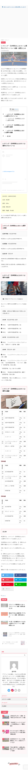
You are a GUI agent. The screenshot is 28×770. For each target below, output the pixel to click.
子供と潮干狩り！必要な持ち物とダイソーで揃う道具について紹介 (17, 749)
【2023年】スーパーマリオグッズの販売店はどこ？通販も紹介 (17, 724)
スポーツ (4, 595)
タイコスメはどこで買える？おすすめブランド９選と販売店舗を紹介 (17, 732)
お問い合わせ (16, 759)
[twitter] (9, 690)
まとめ (8, 136)
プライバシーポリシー (8, 759)
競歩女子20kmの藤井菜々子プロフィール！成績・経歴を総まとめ (17, 614)
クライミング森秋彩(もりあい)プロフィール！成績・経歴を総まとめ (17, 606)
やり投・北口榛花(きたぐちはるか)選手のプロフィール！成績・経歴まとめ (17, 623)
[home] (19, 690)
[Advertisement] (14, 23)
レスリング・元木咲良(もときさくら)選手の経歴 (14, 126)
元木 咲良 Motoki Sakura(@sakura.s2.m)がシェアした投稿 (15, 190)
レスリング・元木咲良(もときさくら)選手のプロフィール (14, 115)
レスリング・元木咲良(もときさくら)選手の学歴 (15, 119)
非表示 (16, 109)
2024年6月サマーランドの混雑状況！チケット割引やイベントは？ (17, 740)
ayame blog (14, 2)
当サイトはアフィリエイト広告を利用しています (14, 7)
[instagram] (12, 690)
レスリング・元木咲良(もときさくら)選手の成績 (14, 131)
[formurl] (15, 690)
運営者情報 (22, 759)
